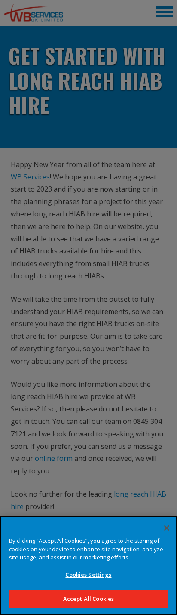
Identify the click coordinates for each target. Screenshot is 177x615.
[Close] (166, 528)
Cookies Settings (88, 574)
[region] (88, 565)
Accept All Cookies (88, 599)
